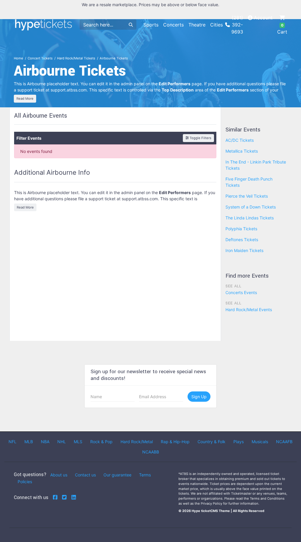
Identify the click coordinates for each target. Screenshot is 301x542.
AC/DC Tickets (239, 140)
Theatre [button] (196, 25)
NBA (45, 441)
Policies (25, 481)
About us (58, 474)
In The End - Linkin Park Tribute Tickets (255, 165)
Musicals (260, 441)
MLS (78, 441)
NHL (61, 441)
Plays (238, 441)
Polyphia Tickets (241, 228)
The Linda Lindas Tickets (249, 217)
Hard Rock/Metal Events (248, 309)
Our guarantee (117, 474)
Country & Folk (211, 441)
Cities (216, 25)
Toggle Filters (200, 138)
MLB (28, 441)
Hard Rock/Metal (137, 441)
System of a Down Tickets (250, 206)
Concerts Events (241, 292)
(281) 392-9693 (237, 25)
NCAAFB (284, 441)
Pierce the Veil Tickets (246, 196)
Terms (145, 474)
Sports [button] (150, 25)
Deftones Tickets (241, 239)
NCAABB (150, 451)
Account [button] (262, 18)
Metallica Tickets (241, 151)
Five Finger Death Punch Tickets (248, 182)
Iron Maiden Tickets (244, 250)
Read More (25, 98)
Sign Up (199, 396)
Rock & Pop (101, 441)
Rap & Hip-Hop (175, 441)
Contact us (85, 474)
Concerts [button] (173, 25)
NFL (12, 441)
